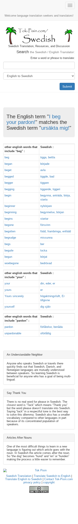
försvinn (45, 225)
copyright (49, 482)
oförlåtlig (45, 333)
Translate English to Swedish (23, 479)
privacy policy (32, 482)
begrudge (10, 237)
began (8, 163)
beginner (10, 206)
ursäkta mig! (55, 128)
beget (8, 170)
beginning (10, 212)
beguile (9, 250)
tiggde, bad (47, 176)
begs (8, 244)
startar (44, 218)
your (7, 283)
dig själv (45, 306)
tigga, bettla (47, 157)
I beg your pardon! (33, 119)
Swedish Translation (18, 476)
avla (43, 170)
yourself (10, 306)
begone (9, 225)
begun (8, 256)
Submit (67, 86)
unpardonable (13, 333)
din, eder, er (47, 283)
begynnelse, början (52, 212)
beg (7, 157)
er (41, 289)
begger (9, 182)
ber (42, 244)
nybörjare (46, 206)
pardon (9, 326)
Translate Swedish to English (52, 476)
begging (9, 189)
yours (8, 289)
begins (9, 218)
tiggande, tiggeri (50, 189)
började (44, 163)
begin (8, 195)
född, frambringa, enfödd (55, 231)
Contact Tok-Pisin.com (58, 479)
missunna (46, 237)
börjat (43, 256)
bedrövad (46, 263)
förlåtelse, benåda (51, 326)
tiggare (44, 182)
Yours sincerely (14, 296)
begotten (10, 231)
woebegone (12, 263)
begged (9, 176)
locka (43, 250)
